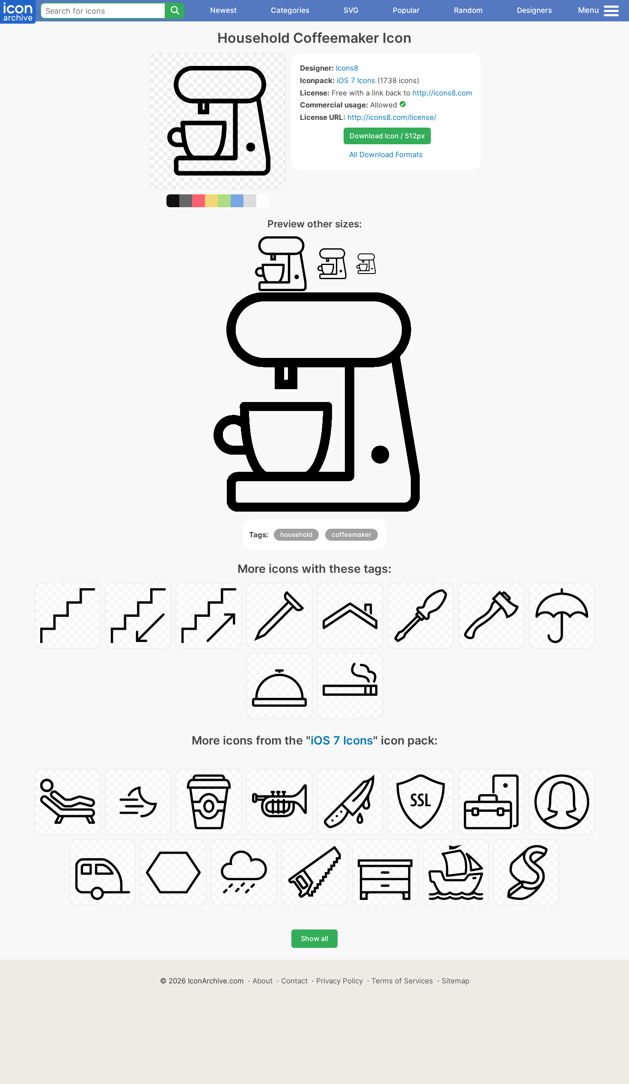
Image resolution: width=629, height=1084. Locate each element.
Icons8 (347, 68)
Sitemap (455, 981)
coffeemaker (351, 534)
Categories (290, 10)
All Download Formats (386, 154)
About (262, 981)
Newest (223, 10)
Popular (406, 10)
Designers (534, 10)
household (296, 534)
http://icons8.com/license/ (391, 117)
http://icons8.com (442, 93)
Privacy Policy (339, 981)
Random (468, 10)
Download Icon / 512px (387, 135)
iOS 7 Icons (356, 80)
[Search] (174, 11)
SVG (351, 10)
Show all (314, 938)
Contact (294, 981)
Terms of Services (402, 981)
